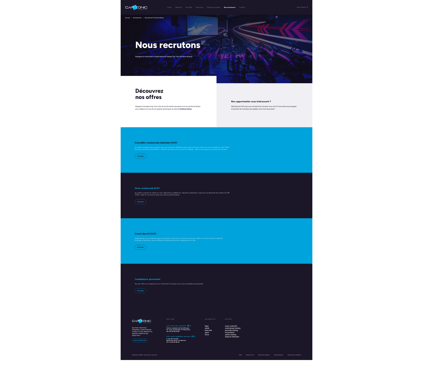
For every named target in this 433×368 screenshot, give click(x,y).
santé (207, 328)
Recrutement (137, 18)
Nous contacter (139, 340)
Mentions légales (264, 355)
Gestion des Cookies (294, 355)
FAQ (240, 355)
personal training (231, 330)
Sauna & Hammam (232, 337)
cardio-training (230, 335)
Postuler (140, 156)
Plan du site (250, 355)
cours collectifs (231, 326)
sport (207, 332)
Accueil (127, 18)
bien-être (208, 330)
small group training (232, 328)
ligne (207, 326)
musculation (229, 332)
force (207, 335)
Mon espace (301, 7)
